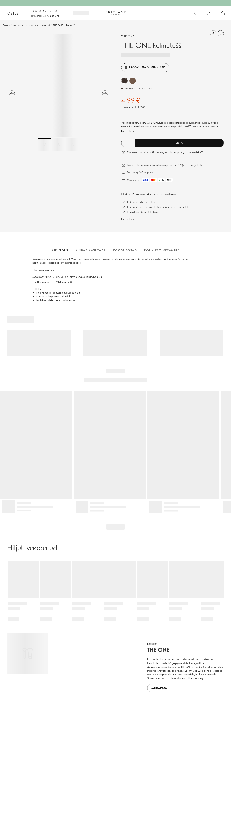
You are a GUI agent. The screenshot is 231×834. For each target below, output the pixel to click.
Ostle (12, 13)
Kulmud (46, 25)
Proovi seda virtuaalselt (147, 67)
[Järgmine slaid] (105, 93)
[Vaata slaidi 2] (58, 144)
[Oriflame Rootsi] (115, 13)
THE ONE (128, 36)
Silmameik (33, 25)
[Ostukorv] (222, 13)
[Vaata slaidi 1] (44, 144)
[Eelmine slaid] (12, 93)
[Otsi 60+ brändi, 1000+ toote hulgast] (196, 13)
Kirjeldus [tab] (60, 250)
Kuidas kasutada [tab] (90, 250)
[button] (124, 81)
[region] (58, 85)
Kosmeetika (19, 25)
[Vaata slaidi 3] (72, 144)
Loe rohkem (127, 131)
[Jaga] (213, 33)
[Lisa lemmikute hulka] (221, 33)
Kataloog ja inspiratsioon (45, 13)
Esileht (6, 25)
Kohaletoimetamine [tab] (161, 250)
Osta (179, 143)
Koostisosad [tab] (125, 250)
